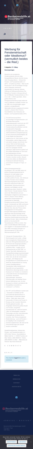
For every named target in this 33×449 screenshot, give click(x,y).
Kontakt (16, 382)
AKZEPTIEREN (11, 442)
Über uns (16, 375)
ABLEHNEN (22, 442)
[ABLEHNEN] (31, 442)
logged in (17, 358)
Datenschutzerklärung (16, 445)
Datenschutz (16, 386)
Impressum (16, 379)
